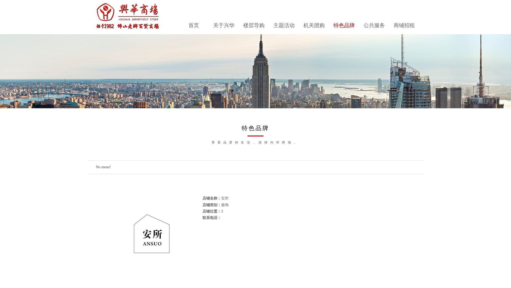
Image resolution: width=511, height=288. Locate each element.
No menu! (103, 167)
